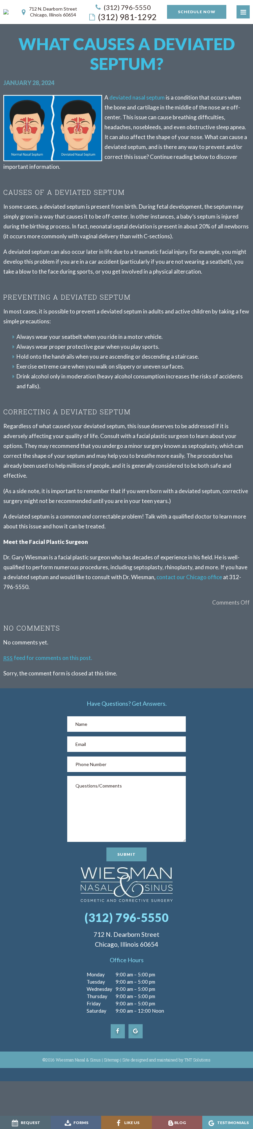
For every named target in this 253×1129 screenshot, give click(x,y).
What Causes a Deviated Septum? (126, 54)
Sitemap (111, 1060)
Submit (126, 854)
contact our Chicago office (189, 577)
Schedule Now (196, 11)
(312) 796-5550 (127, 7)
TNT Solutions (197, 1060)
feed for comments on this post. (47, 657)
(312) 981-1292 (127, 17)
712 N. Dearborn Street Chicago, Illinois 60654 (53, 11)
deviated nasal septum (137, 97)
